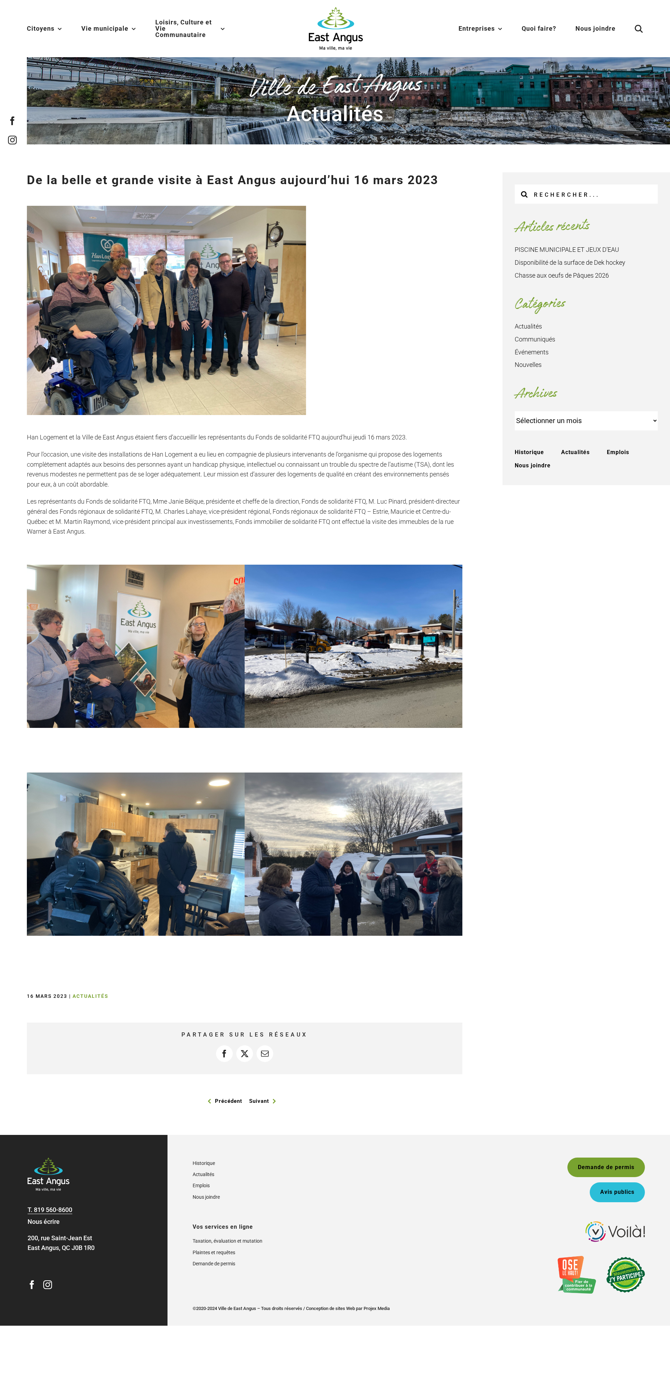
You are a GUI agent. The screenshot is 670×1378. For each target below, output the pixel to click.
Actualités (91, 996)
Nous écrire (44, 1221)
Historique (529, 452)
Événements (532, 352)
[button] (630, 28)
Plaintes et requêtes (214, 1252)
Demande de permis (214, 1263)
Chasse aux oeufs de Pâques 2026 (562, 275)
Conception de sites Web (330, 1308)
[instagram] (12, 140)
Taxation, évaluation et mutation (227, 1241)
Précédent (228, 1101)
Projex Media (377, 1308)
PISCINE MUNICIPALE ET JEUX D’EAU (567, 249)
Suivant (259, 1101)
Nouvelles (528, 364)
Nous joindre (533, 465)
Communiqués (535, 339)
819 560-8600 (53, 1209)
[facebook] (12, 120)
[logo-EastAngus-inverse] (48, 1160)
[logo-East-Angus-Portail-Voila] (615, 1224)
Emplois (618, 452)
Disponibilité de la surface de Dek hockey (570, 262)
